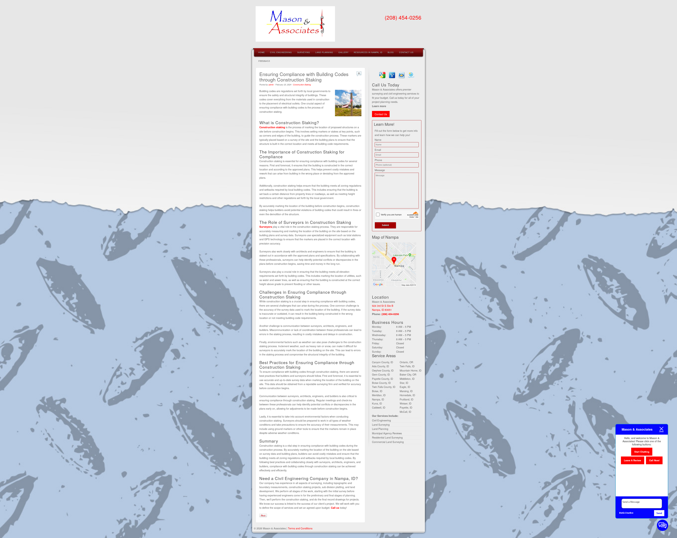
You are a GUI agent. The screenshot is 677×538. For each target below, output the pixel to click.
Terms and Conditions (300, 528)
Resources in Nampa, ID (368, 52)
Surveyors (265, 226)
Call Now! (654, 460)
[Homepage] (295, 39)
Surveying (303, 52)
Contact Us (406, 52)
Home (261, 52)
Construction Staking (302, 84)
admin (271, 84)
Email (378, 150)
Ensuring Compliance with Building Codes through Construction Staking (304, 77)
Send (659, 513)
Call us (335, 507)
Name (378, 139)
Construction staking (272, 127)
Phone (378, 160)
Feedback (264, 61)
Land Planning (324, 52)
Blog (391, 52)
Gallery (343, 52)
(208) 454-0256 (403, 17)
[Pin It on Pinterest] (263, 515)
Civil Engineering (281, 52)
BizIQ (621, 512)
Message (380, 170)
